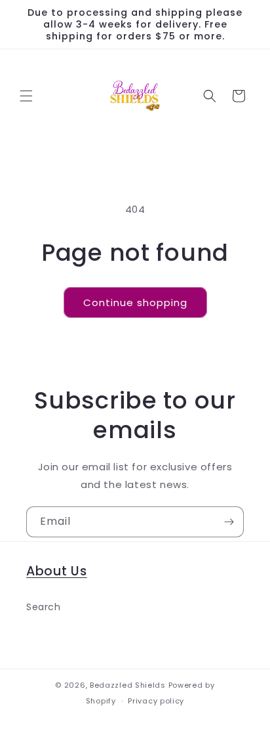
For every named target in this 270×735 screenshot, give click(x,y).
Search (43, 606)
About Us (56, 571)
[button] (26, 95)
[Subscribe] (228, 521)
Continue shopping (135, 302)
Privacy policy (156, 701)
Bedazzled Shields (128, 685)
